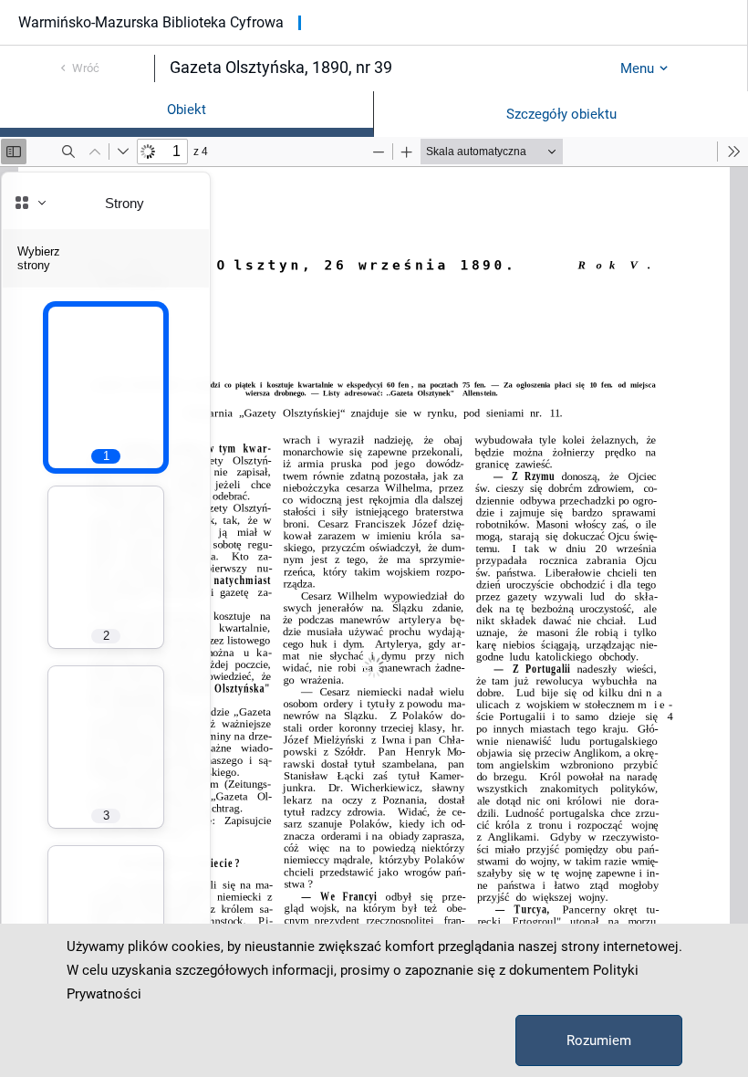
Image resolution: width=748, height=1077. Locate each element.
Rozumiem (598, 1040)
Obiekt (186, 109)
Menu (637, 68)
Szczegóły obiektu (561, 114)
